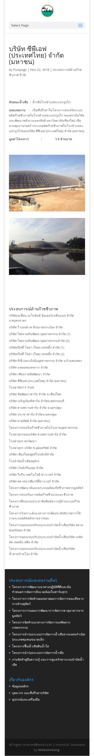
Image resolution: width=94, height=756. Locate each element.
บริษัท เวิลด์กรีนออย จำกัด (26, 468)
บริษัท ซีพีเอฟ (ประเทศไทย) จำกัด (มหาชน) (37, 381)
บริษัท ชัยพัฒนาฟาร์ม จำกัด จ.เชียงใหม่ (35, 394)
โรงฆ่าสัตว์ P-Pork (21, 387)
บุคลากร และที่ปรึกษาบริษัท (30, 693)
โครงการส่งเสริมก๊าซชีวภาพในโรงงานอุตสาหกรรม (43, 427)
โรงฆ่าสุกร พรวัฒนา (23, 441)
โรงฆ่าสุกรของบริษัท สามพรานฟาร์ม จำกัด (37, 434)
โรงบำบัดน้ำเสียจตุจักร (24, 461)
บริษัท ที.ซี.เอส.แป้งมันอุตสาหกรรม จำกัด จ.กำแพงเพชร (45, 361)
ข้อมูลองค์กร (20, 686)
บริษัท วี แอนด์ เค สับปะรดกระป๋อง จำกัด (36, 327)
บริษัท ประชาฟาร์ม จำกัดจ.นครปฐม (33, 414)
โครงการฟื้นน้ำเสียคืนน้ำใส (30, 646)
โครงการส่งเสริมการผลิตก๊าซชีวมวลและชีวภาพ (41, 494)
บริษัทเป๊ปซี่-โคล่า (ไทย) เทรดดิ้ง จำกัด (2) (36, 354)
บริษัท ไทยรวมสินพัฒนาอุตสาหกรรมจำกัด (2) (39, 341)
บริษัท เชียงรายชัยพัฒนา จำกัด (29, 374)
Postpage (20, 70)
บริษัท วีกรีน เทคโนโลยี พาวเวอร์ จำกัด (35, 474)
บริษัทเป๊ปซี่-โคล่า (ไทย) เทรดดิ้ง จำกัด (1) (36, 347)
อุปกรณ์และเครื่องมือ (26, 699)
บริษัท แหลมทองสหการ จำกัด (28, 367)
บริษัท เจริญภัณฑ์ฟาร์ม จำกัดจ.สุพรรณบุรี (36, 401)
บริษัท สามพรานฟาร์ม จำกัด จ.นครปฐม (35, 407)
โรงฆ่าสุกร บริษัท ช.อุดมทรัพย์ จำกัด (33, 448)
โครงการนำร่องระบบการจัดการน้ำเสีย (38, 653)
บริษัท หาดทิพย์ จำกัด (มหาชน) (29, 421)
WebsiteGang (49, 750)
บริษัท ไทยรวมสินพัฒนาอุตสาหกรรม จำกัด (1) (39, 334)
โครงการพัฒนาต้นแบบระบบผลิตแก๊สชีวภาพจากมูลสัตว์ (46, 488)
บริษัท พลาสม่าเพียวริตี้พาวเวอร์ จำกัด (34, 481)
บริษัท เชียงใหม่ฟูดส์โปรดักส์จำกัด (31, 454)
